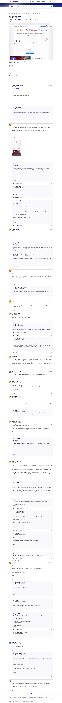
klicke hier (38, 343)
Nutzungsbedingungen (25, 697)
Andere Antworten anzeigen (16, 560)
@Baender (16, 165)
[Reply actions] (51, 107)
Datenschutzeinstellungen (40, 697)
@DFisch (16, 584)
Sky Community (12, 13)
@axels (14, 543)
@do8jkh (16, 655)
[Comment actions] (52, 85)
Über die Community (27, 1)
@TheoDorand (17, 290)
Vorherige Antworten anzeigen (17, 104)
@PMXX (14, 501)
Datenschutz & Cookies (32, 697)
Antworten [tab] (12, 83)
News (33, 1)
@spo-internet (16, 88)
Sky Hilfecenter (14, 697)
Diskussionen (38, 1)
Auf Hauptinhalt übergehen (4, 0)
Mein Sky (10, 697)
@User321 (16, 244)
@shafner (16, 440)
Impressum (10, 699)
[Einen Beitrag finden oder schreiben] (51, 6)
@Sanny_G (28, 112)
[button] (31, 41)
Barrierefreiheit (19, 697)
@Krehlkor (16, 203)
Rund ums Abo (28, 13)
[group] (45, 72)
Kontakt (45, 697)
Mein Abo (23, 13)
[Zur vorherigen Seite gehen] (29, 693)
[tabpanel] (31, 389)
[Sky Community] (14, 1)
